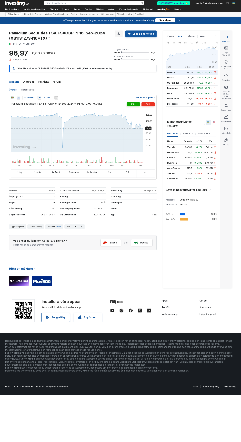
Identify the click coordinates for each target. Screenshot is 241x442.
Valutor (170, 36)
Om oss (204, 300)
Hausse (144, 242)
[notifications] (228, 3)
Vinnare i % (187, 133)
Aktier (202, 36)
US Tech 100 (173, 83)
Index (181, 36)
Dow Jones (172, 88)
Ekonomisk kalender (129, 9)
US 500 (170, 77)
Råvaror (191, 36)
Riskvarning (230, 386)
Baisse (113, 242)
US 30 (170, 93)
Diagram (28, 81)
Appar (165, 300)
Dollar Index (173, 98)
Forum (57, 81)
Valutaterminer (107, 14)
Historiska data (28, 90)
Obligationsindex (124, 14)
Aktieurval (147, 9)
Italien (58, 227)
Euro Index (172, 104)
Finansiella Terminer (33, 14)
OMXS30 (171, 72)
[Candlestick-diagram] (12, 98)
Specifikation (140, 14)
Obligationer (13, 14)
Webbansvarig (170, 314)
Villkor (195, 386)
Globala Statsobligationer (56, 14)
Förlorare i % (204, 133)
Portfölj (166, 307)
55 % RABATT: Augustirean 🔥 (173, 3)
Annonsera (205, 307)
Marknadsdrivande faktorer (179, 123)
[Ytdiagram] (18, 98)
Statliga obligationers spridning (84, 14)
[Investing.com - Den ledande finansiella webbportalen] (18, 3)
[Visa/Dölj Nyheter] (56, 98)
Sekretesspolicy (211, 386)
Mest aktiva (172, 133)
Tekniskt (43, 81)
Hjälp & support (208, 314)
